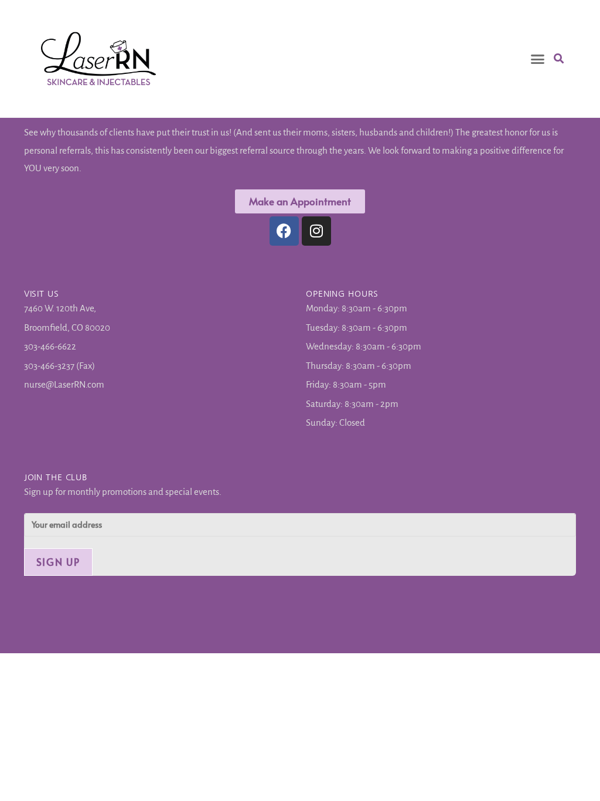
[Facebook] (284, 231)
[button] (538, 58)
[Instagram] (316, 231)
